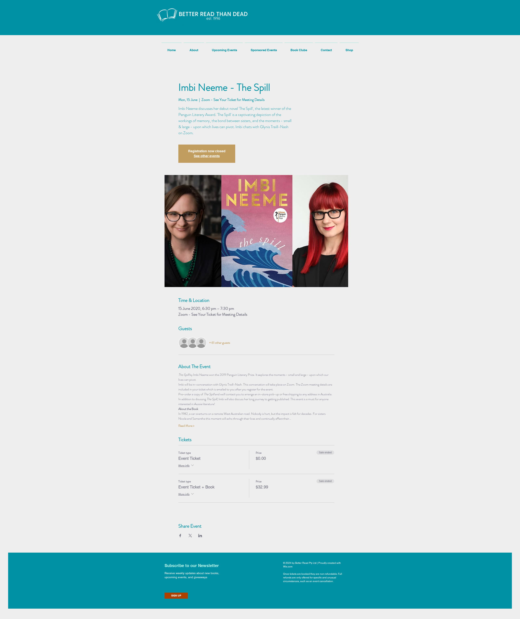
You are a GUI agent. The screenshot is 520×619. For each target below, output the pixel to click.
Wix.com (287, 566)
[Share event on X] (190, 535)
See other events (207, 156)
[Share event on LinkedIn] (200, 535)
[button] (183, 24)
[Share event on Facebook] (180, 535)
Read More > (186, 425)
